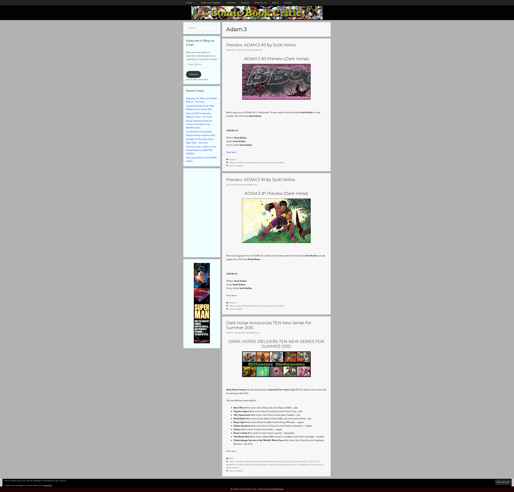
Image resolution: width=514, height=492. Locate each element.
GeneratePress (275, 489)
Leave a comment (236, 165)
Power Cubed (273, 464)
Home (189, 2)
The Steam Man (303, 464)
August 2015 (241, 305)
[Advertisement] (206, 212)
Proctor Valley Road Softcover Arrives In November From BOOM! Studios (199, 124)
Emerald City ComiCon (235, 464)
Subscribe (193, 74)
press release (262, 162)
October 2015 (251, 162)
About (275, 2)
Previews (231, 2)
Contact (288, 2)
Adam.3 (232, 162)
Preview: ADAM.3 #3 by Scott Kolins (261, 44)
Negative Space (261, 464)
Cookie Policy (47, 486)
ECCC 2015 (314, 461)
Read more (231, 152)
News (231, 458)
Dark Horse (240, 162)
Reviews (245, 2)
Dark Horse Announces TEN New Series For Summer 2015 (268, 325)
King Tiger (250, 464)
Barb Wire (240, 461)
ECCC (306, 461)
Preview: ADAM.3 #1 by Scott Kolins (260, 179)
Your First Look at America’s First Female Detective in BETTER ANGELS (201, 150)
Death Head (298, 461)
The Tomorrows (316, 464)
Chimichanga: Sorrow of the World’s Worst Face (264, 461)
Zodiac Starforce (232, 467)
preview (271, 162)
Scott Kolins (280, 162)
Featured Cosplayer (211, 2)
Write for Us (261, 2)
